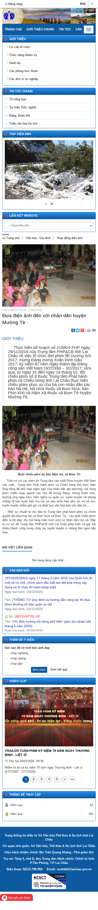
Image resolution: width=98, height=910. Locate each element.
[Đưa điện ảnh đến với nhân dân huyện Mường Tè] (49, 275)
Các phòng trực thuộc (23, 71)
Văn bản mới (19, 570)
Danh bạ (14, 63)
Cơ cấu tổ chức (19, 47)
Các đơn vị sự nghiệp (23, 79)
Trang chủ (13, 29)
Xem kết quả (58, 669)
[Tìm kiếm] (92, 4)
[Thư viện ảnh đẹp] (49, 169)
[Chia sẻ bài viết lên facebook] (73, 330)
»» (72, 779)
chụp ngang (18, 658)
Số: (24, 610)
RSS (83, 3)
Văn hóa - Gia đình (38, 238)
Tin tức (65, 29)
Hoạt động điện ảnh (70, 238)
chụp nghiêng (19, 653)
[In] (89, 330)
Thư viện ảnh (20, 134)
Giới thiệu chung (40, 29)
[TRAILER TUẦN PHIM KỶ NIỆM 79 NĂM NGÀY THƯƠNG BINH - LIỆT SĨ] (49, 716)
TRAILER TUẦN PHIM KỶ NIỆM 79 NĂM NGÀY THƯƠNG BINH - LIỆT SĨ (47, 753)
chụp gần (16, 663)
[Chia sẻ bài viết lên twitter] (78, 330)
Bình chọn (39, 669)
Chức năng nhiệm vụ (23, 55)
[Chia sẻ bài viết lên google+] (82, 330)
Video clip (17, 681)
